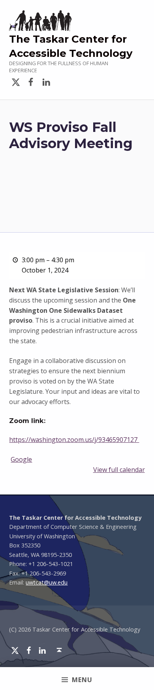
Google (21, 459)
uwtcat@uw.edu (47, 582)
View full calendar (119, 469)
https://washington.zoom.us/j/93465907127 (74, 439)
